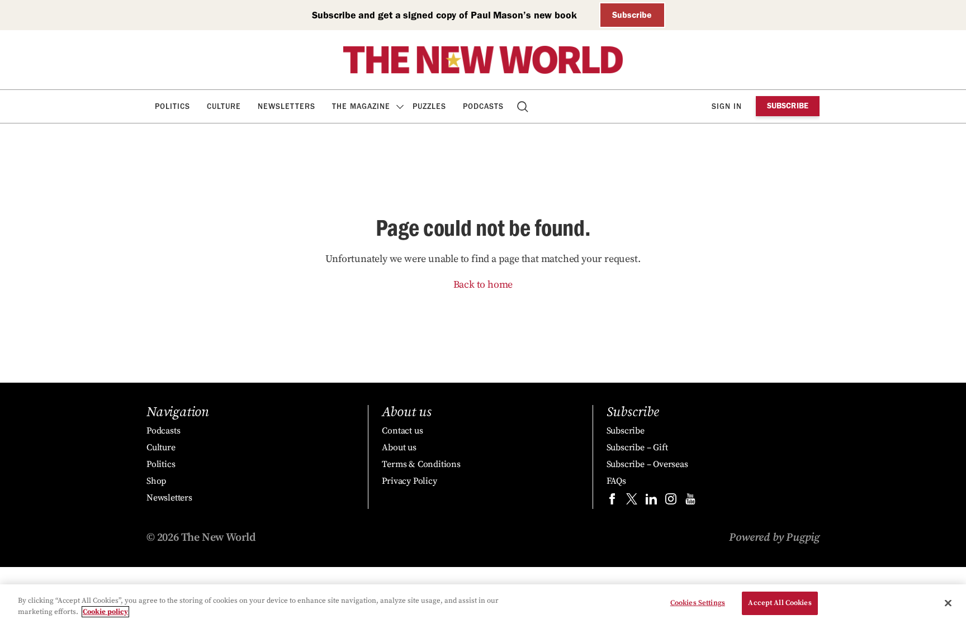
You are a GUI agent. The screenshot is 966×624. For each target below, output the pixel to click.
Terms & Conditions (421, 464)
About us (399, 447)
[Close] (948, 602)
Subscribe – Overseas (647, 464)
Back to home (483, 284)
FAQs (616, 481)
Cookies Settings (697, 602)
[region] (483, 604)
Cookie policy (105, 611)
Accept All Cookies (779, 602)
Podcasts (483, 106)
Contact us (402, 430)
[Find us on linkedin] (651, 501)
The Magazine (361, 106)
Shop (156, 481)
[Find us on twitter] (631, 501)
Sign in (727, 106)
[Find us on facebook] (612, 501)
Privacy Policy (409, 481)
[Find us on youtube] (690, 501)
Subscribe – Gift (637, 447)
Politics (172, 106)
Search (523, 106)
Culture (224, 106)
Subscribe (632, 14)
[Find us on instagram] (670, 501)
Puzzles (429, 106)
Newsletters (286, 106)
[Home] (483, 60)
